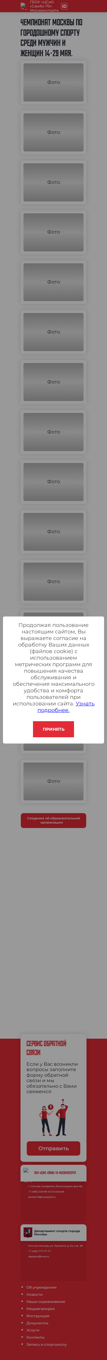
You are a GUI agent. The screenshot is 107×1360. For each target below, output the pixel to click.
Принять (53, 729)
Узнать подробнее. (66, 706)
